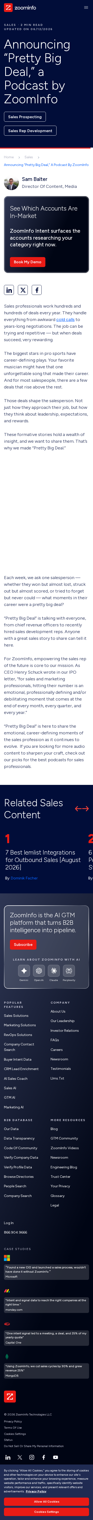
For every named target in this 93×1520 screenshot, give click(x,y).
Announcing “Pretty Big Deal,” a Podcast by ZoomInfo (46, 165)
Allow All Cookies (46, 1501)
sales (10, 25)
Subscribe (23, 944)
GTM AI (9, 1097)
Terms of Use (13, 1427)
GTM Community (64, 1138)
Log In (9, 1223)
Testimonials (61, 1069)
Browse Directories (19, 1177)
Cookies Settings (15, 1434)
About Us (58, 1011)
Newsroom (59, 1059)
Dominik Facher (24, 878)
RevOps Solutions (18, 1035)
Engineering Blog (64, 1167)
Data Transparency (19, 1138)
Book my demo (27, 262)
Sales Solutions (16, 1016)
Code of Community (20, 1148)
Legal (55, 1205)
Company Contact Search (19, 1047)
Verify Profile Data (18, 1167)
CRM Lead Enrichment (21, 1069)
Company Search (18, 1196)
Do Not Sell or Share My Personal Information (34, 1446)
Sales (29, 157)
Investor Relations (65, 1031)
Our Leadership (63, 1021)
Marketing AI (14, 1107)
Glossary (57, 1196)
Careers (57, 1050)
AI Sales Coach (16, 1079)
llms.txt (57, 1078)
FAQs (55, 1040)
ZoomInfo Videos (65, 1148)
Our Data (11, 1129)
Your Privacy (60, 1186)
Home (9, 157)
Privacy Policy (13, 1421)
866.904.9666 (15, 1232)
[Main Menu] (86, 7)
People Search (15, 1186)
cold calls (65, 319)
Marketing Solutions (20, 1025)
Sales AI (10, 1088)
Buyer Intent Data (17, 1059)
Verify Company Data (21, 1157)
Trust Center (60, 1177)
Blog (54, 1129)
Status (8, 1440)
